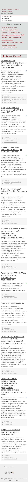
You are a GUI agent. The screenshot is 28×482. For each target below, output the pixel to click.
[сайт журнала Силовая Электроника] (18, 467)
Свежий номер (8, 16)
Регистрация (9, 13)
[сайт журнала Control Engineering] (19, 473)
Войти (3, 13)
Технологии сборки (7, 40)
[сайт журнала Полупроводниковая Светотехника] (19, 470)
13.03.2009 (6, 220)
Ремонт (9, 100)
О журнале (16, 9)
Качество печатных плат (9, 45)
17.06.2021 (6, 137)
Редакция (9, 9)
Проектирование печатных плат (11, 35)
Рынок (19, 32)
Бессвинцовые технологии (9, 47)
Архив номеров (8, 20)
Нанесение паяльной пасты (11, 138)
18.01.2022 (6, 96)
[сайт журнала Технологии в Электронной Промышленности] (7, 470)
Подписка (6, 18)
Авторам (4, 9)
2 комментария (8, 183)
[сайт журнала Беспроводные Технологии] (9, 473)
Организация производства (10, 29)
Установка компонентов (10, 97)
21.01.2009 (6, 264)
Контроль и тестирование (9, 32)
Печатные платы (6, 37)
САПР (22, 35)
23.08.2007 (6, 294)
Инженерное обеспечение (9, 27)
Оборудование (16, 37)
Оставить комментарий (10, 102)
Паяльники (7, 182)
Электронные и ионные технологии (12, 42)
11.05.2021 (6, 180)
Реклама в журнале (7, 11)
